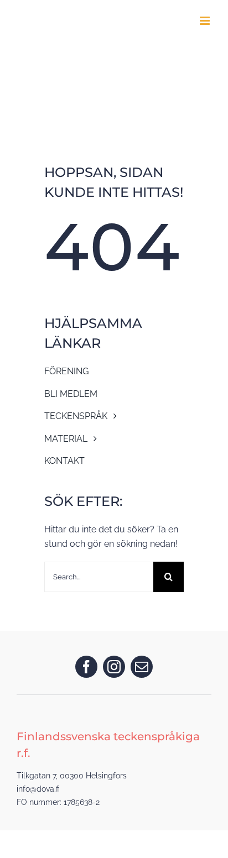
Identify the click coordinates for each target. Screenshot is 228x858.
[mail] (142, 667)
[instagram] (114, 667)
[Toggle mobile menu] (205, 21)
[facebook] (86, 667)
